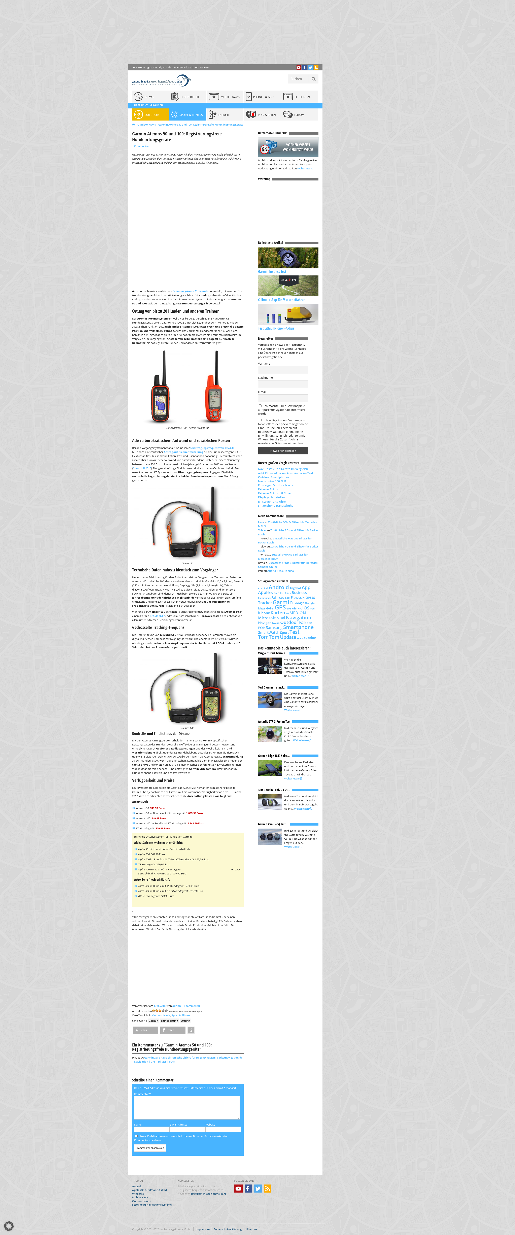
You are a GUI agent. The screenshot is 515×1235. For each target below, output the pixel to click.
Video (300, 638)
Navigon (265, 622)
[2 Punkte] (156, 1010)
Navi (280, 618)
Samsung (274, 627)
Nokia (276, 623)
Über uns (251, 1229)
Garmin (153, 1021)
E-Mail (262, 392)
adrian (176, 1006)
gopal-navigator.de (159, 67)
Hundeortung (169, 1021)
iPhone (264, 612)
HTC (300, 608)
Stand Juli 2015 (142, 468)
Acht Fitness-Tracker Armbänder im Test (285, 473)
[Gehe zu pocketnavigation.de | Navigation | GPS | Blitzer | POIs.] (133, 125)
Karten (278, 612)
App (306, 587)
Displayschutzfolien (271, 497)
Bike (281, 593)
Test (294, 632)
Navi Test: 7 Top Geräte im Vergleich (283, 469)
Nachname (265, 377)
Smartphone (298, 627)
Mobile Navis (140, 1197)
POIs (261, 627)
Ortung (185, 1021)
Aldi (266, 588)
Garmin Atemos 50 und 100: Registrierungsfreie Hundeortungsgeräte (200, 124)
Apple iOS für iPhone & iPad (149, 1190)
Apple (264, 592)
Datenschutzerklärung (228, 1229)
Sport (284, 632)
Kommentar (142, 1094)
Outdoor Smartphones (273, 477)
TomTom (268, 636)
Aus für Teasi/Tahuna (280, 571)
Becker (274, 593)
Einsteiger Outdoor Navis (275, 485)
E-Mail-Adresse (178, 1124)
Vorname (264, 363)
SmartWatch (268, 632)
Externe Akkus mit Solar (274, 493)
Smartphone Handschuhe (275, 505)
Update (288, 637)
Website (210, 1124)
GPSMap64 (157, 616)
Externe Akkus (268, 489)
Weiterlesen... (305, 168)
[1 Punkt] (153, 1010)
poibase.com (201, 67)
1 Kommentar (140, 146)
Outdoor (289, 622)
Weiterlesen (299, 676)
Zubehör (310, 638)
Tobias (262, 530)
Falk (287, 598)
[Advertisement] (228, 32)
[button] (145, 1030)
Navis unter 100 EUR (272, 481)
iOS (305, 608)
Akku (260, 588)
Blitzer (287, 593)
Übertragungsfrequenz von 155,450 (212, 448)
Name (137, 1124)
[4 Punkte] (163, 1010)
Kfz (287, 613)
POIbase (305, 622)
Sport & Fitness (181, 1015)
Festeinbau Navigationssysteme (152, 1204)
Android (279, 587)
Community (264, 597)
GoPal (270, 608)
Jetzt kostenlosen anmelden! (208, 1194)
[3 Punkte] (160, 1010)
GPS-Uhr (291, 608)
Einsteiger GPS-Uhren (272, 501)
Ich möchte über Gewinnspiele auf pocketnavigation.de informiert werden (281, 409)
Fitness (296, 597)
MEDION (297, 612)
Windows (138, 1194)
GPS (280, 607)
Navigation (298, 617)
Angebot (295, 588)
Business (299, 592)
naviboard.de (182, 67)
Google (299, 603)
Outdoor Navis (146, 124)
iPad (312, 608)
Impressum (203, 1229)
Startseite (139, 67)
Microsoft (267, 618)
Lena (261, 522)
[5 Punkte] (166, 1010)
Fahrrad (277, 597)
